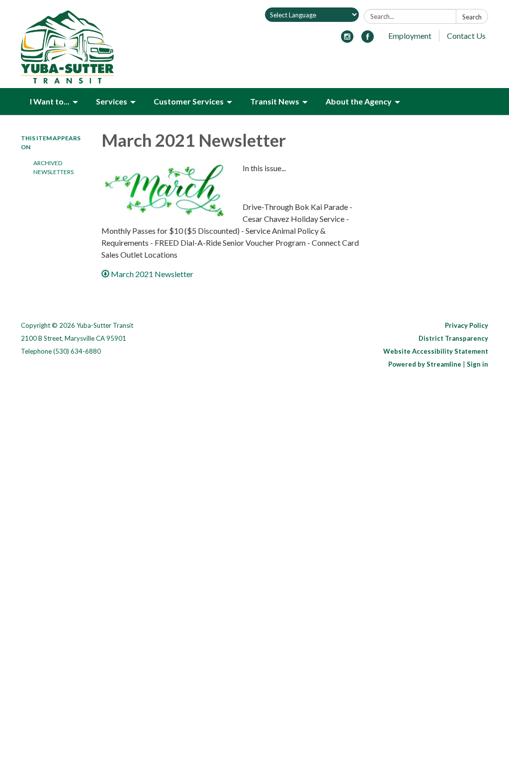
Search (472, 17)
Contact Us (466, 35)
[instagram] (347, 39)
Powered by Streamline (424, 364)
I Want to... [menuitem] (50, 101)
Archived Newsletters (53, 167)
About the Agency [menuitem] (359, 101)
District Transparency (453, 338)
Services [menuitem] (111, 101)
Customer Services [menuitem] (189, 101)
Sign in (477, 364)
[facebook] (367, 39)
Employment (409, 35)
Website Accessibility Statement (435, 351)
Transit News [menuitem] (274, 101)
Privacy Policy (466, 325)
